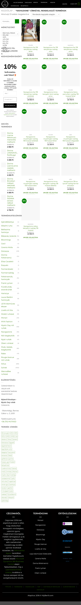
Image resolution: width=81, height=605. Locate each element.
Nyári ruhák (6, 339)
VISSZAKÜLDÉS (29, 587)
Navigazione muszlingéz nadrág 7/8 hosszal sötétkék (30, 139)
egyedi (11, 442)
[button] (64, 4)
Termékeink (44, 2)
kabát (13, 462)
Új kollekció (12, 494)
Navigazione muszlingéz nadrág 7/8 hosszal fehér (50, 139)
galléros (4, 459)
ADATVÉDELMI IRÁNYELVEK (51, 587)
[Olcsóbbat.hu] (67, 551)
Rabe (3, 353)
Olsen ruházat (7, 343)
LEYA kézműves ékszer (8, 305)
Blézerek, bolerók (8, 236)
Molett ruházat (7, 314)
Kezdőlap (7, 10)
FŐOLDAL (8, 586)
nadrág (13, 475)
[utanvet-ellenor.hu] (67, 524)
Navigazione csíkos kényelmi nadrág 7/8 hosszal (30, 228)
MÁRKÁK (35, 2)
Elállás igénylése (40, 603)
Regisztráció (24, 5)
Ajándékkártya (7, 222)
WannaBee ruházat (6, 372)
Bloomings (6, 240)
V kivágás (5, 491)
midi (3, 471)
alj (16, 436)
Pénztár (52, 2)
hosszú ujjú (5, 462)
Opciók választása (30, 58)
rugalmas (12, 481)
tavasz (4, 488)
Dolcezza (5, 251)
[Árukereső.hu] (67, 532)
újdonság (5, 501)
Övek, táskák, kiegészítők (7, 348)
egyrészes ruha (7, 449)
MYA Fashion (7, 322)
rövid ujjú (5, 484)
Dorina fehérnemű (40, 563)
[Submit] (17, 21)
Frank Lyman (7, 283)
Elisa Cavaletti (7, 261)
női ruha (4, 481)
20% (11, 433)
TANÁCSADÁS (28, 2)
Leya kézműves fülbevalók (40, 554)
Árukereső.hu (67, 547)
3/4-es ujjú (5, 433)
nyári (13, 478)
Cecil (3, 244)
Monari (4, 318)
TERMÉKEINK (18, 587)
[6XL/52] (10, 43)
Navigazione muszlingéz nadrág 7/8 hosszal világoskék (70, 139)
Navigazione (6, 332)
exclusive (12, 452)
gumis (11, 459)
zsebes (4, 494)
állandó (4, 497)
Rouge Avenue (40, 544)
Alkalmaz (8, 40)
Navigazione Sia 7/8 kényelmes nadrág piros (70, 49)
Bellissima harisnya (5, 231)
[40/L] (10, 37)
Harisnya (5, 293)
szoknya (12, 484)
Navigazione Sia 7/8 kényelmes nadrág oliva (50, 49)
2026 (12, 436)
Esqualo (4, 265)
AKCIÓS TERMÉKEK (18, 2)
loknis (14, 468)
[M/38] (10, 45)
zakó (11, 491)
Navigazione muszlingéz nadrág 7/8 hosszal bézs (30, 183)
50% (3, 436)
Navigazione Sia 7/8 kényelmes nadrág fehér (30, 49)
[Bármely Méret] (10, 33)
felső (10, 455)
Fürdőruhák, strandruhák (6, 288)
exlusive (4, 455)
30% (16, 433)
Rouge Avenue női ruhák (7, 358)
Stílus (3, 364)
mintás (8, 471)
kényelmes (5, 465)
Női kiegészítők (7, 336)
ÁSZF (38, 587)
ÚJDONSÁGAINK (15, 5)
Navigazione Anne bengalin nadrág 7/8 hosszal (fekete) (50, 183)
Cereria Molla (7, 247)
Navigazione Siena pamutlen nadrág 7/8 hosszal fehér (71, 94)
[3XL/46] (10, 35)
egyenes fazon (6, 446)
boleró (15, 439)
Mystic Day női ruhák (7, 326)
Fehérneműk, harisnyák (7, 278)
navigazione (6, 478)
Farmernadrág (7, 273)
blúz (9, 439)
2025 (7, 436)
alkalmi (4, 439)
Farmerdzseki (7, 269)
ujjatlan (10, 488)
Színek (4, 368)
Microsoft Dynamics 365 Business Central (13, 561)
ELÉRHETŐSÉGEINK (69, 587)
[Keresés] (11, 2)
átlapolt (11, 497)
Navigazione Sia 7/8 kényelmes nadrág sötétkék (30, 94)
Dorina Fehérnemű (6, 256)
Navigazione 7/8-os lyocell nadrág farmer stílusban (71, 183)
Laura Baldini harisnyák (7, 298)
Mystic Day (40, 539)
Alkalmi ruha (6, 226)
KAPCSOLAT (40, 590)
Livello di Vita (7, 310)
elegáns (4, 452)
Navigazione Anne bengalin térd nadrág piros (51, 94)
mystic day (5, 475)
